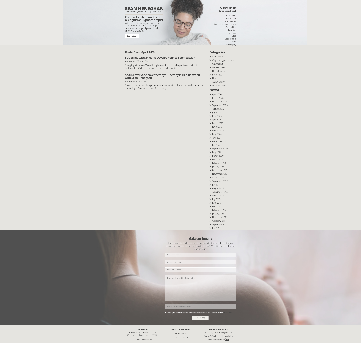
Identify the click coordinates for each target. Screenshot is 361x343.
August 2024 (218, 130)
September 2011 (220, 224)
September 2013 (220, 191)
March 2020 (217, 155)
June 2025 (217, 116)
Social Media (230, 38)
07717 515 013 (213, 245)
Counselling (230, 27)
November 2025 (219, 101)
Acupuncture (230, 21)
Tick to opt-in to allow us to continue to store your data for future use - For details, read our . (199, 313)
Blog (234, 35)
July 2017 (216, 184)
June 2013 (217, 202)
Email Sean (182, 333)
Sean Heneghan (144, 8)
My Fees (232, 32)
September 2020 (220, 148)
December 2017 (219, 170)
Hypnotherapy (218, 70)
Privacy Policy (227, 313)
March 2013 (217, 206)
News (214, 78)
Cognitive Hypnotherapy (225, 24)
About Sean (231, 15)
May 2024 (216, 134)
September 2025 (220, 105)
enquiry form (200, 248)
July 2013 (216, 199)
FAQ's (233, 41)
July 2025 (216, 112)
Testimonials (230, 18)
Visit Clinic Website (144, 339)
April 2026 (216, 94)
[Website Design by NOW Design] (226, 339)
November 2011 (219, 217)
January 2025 (218, 126)
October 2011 (218, 220)
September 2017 (220, 181)
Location (232, 30)
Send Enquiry (200, 318)
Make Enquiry (230, 44)
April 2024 (216, 137)
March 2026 (217, 97)
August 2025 (218, 108)
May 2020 (216, 152)
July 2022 (216, 144)
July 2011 (216, 228)
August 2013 (218, 195)
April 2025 (216, 119)
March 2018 (217, 159)
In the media (217, 74)
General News (218, 67)
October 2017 (218, 177)
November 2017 (219, 173)
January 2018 (218, 166)
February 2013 (219, 209)
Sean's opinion (218, 81)
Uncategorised (219, 85)
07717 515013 (182, 337)
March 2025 (217, 123)
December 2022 (219, 141)
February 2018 (219, 162)
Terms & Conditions (212, 336)
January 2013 (218, 213)
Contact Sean (132, 36)
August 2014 (218, 188)
